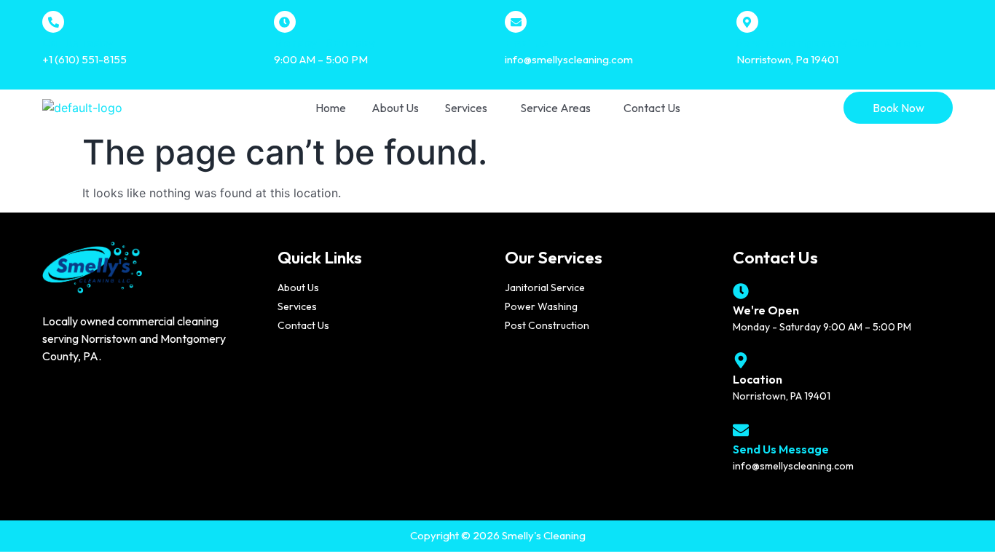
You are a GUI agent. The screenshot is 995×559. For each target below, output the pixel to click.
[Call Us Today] (53, 22)
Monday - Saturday (324, 43)
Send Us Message (781, 449)
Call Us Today (77, 43)
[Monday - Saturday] (285, 22)
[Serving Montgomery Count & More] (747, 22)
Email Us (526, 43)
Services (465, 107)
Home (330, 107)
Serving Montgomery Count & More (829, 43)
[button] (469, 107)
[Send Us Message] (741, 430)
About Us (395, 107)
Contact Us (652, 107)
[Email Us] (516, 22)
